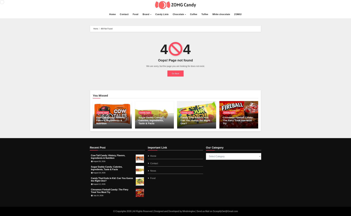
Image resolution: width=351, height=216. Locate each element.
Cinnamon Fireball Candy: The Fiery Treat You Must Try (238, 120)
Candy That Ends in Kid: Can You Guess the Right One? (195, 120)
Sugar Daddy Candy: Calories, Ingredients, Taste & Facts (151, 120)
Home (112, 14)
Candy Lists (162, 14)
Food (135, 14)
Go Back (175, 73)
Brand (146, 14)
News (153, 171)
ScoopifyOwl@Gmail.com (225, 211)
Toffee (204, 14)
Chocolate (179, 14)
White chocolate (221, 14)
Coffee (193, 14)
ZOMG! (238, 14)
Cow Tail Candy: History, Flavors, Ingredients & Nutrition (110, 120)
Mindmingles (188, 211)
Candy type (102, 112)
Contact (124, 14)
